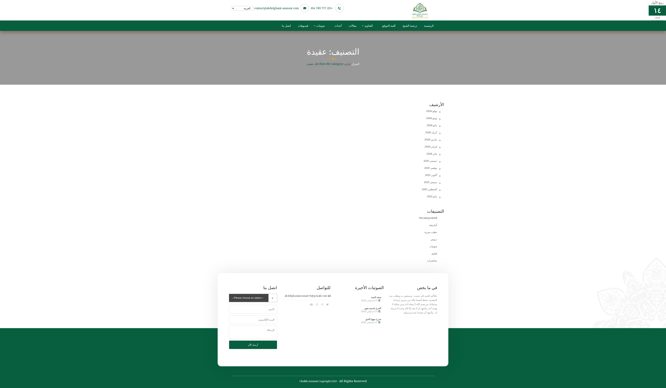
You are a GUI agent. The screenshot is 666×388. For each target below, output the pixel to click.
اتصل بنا (286, 25)
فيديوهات (303, 25)
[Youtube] (311, 304)
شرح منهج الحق (373, 319)
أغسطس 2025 (429, 189)
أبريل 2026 (431, 132)
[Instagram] (317, 304)
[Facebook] (322, 304)
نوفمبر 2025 (430, 168)
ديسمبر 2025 (430, 160)
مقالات (353, 25)
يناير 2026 (431, 153)
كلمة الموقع (389, 25)
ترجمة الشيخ (410, 25)
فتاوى (347, 63)
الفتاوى (368, 25)
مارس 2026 (430, 139)
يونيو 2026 (431, 118)
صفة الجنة (376, 297)
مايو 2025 (432, 196)
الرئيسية (429, 25)
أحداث (338, 25)
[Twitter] (327, 304)
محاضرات (432, 260)
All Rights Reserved (353, 381)
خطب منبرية (430, 232)
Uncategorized (428, 218)
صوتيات (320, 25)
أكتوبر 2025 (431, 175)
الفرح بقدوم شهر (372, 308)
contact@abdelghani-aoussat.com (276, 8)
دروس (434, 239)
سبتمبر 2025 (430, 182)
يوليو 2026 (431, 111)
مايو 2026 (432, 125)
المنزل (355, 64)
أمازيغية (433, 225)
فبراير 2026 (431, 146)
